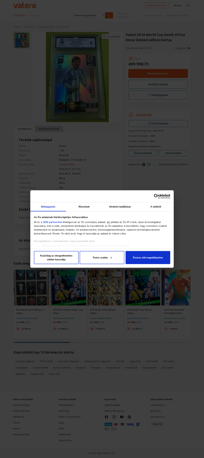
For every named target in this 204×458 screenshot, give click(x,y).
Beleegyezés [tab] (48, 206)
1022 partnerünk (52, 222)
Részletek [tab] (84, 206)
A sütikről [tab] (155, 206)
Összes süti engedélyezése (148, 257)
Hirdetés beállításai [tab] (120, 206)
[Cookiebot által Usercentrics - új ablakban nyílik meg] (156, 196)
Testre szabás (100, 257)
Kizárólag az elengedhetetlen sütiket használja (56, 257)
